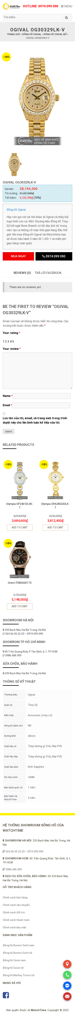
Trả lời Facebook (48, 273)
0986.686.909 (13, 655)
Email (7, 405)
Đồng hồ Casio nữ (13, 967)
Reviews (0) (22, 273)
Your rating (11, 333)
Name (8, 396)
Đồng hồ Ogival (16, 209)
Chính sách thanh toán (16, 920)
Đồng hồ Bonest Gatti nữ (17, 952)
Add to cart (20, 527)
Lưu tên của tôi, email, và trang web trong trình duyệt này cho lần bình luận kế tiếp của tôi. (35, 420)
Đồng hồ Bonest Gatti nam (18, 945)
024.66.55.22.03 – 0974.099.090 (24, 633)
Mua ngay (18, 256)
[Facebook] (6, 996)
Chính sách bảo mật (14, 927)
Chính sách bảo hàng (15, 897)
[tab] (22, 273)
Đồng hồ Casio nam (14, 960)
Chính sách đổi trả (14, 912)
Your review (12, 349)
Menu (68, 6)
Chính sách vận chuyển (16, 905)
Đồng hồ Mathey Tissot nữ (18, 975)
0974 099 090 (55, 256)
